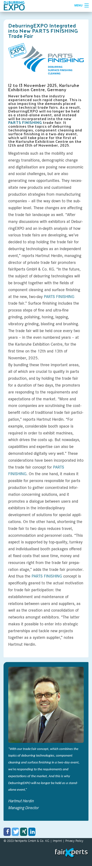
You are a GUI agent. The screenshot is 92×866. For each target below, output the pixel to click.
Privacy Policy (74, 841)
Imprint (57, 841)
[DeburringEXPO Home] (34, 6)
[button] (7, 832)
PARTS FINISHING (25, 122)
